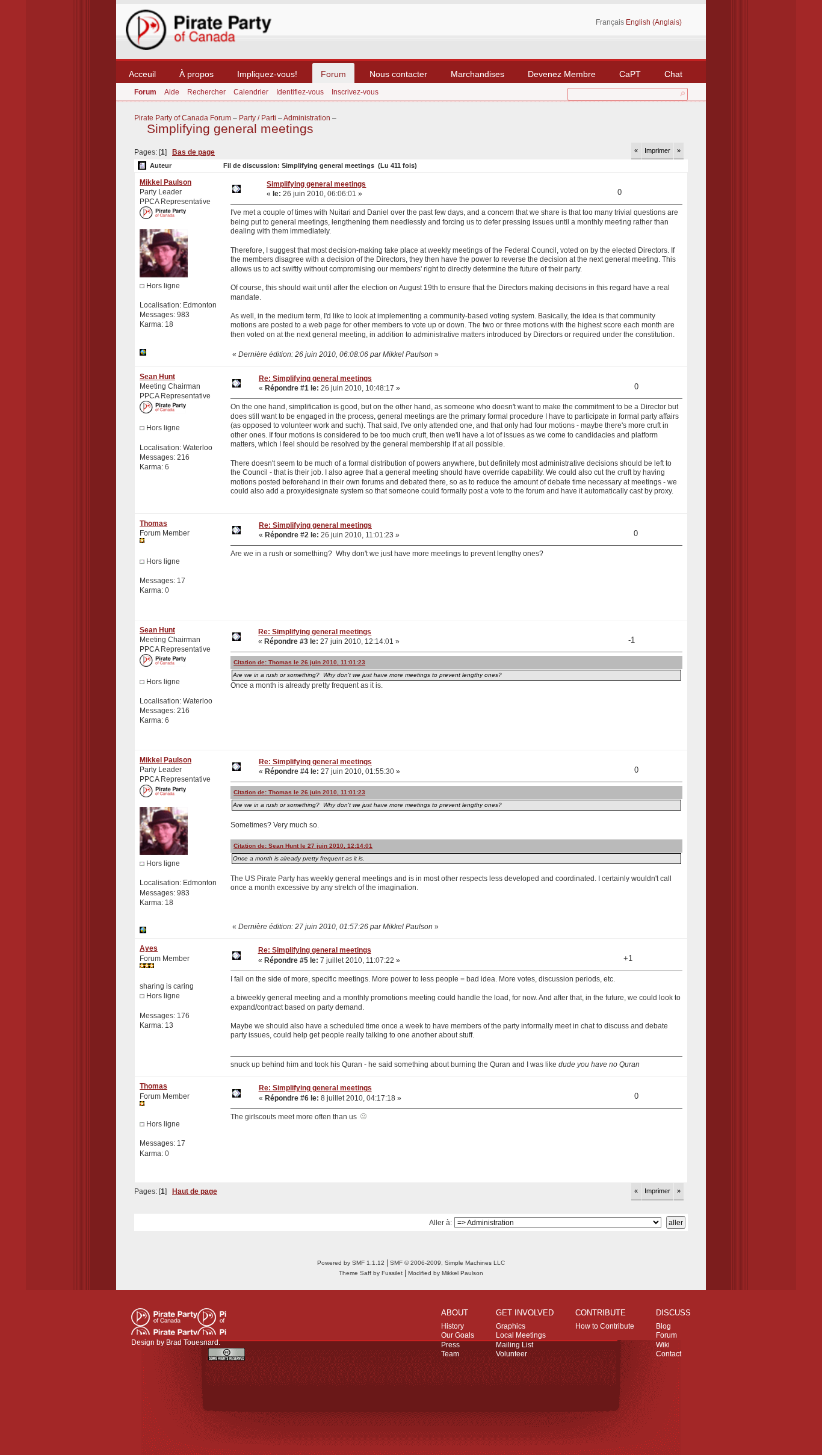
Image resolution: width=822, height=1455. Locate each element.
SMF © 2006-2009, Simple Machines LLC (447, 1262)
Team (450, 1354)
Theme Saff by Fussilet (371, 1273)
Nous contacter (398, 74)
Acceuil (142, 74)
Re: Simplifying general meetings (315, 378)
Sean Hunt (157, 376)
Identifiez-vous (300, 92)
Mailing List (514, 1345)
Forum (333, 74)
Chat (673, 74)
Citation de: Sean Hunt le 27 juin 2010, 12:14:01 (302, 845)
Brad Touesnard (192, 1342)
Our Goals (457, 1335)
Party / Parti (257, 118)
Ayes (149, 948)
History (452, 1326)
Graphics (510, 1326)
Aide (171, 92)
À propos (196, 74)
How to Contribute (604, 1326)
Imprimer (657, 150)
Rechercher (206, 92)
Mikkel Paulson (165, 182)
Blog (663, 1326)
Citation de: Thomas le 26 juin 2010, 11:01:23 (299, 662)
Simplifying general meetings (230, 129)
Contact (668, 1354)
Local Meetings (521, 1335)
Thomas (153, 523)
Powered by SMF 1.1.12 (351, 1262)
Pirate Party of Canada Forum (182, 118)
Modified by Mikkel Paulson (445, 1273)
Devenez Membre (562, 74)
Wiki (663, 1345)
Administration (306, 118)
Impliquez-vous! (267, 74)
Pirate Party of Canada (178, 1321)
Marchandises (477, 74)
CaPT (630, 74)
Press (450, 1345)
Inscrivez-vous (355, 92)
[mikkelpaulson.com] (143, 353)
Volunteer (511, 1354)
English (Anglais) (654, 22)
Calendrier (250, 92)
